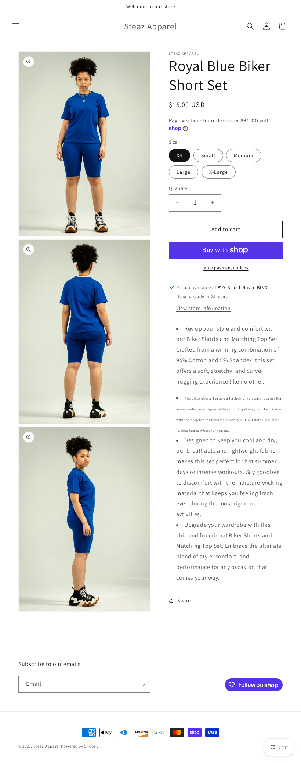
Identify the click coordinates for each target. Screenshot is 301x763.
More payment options (226, 267)
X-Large (218, 172)
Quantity (178, 188)
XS (179, 155)
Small (208, 155)
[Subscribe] (142, 684)
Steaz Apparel (46, 746)
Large (184, 172)
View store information (203, 308)
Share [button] (184, 600)
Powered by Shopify (80, 746)
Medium (244, 155)
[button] (15, 26)
